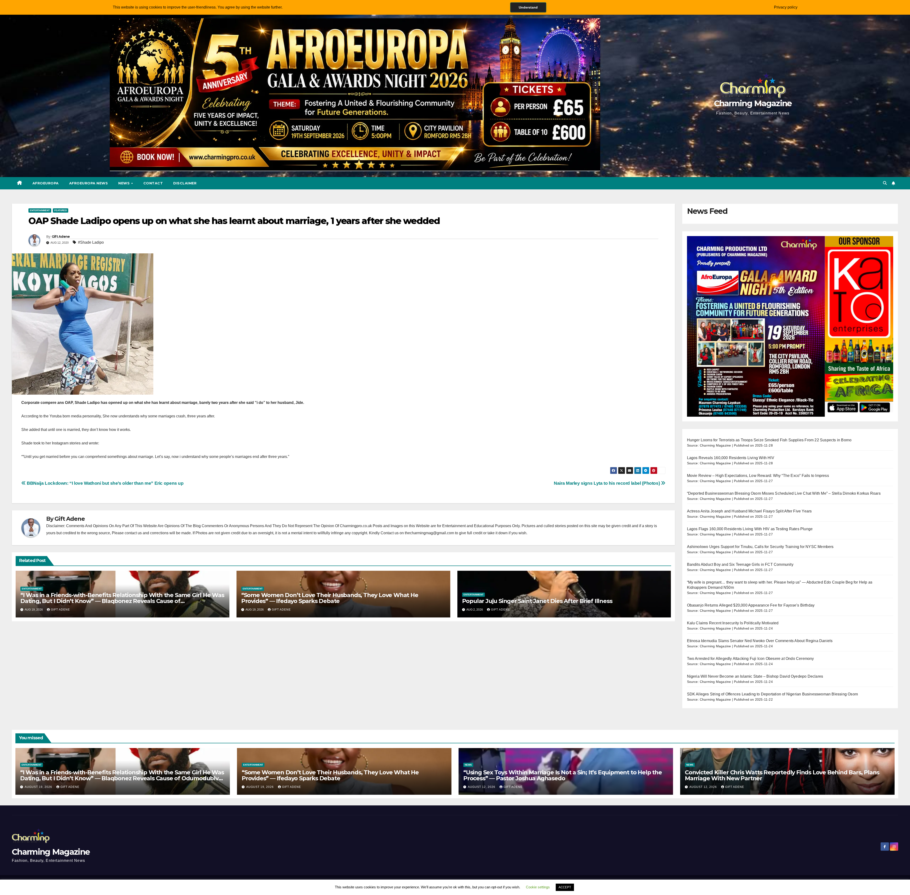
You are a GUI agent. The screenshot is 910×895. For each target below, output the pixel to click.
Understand (528, 7)
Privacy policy (785, 7)
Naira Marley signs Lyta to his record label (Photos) (607, 483)
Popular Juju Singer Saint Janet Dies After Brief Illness (537, 601)
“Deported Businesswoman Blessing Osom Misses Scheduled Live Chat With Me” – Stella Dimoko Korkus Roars (784, 493)
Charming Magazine (753, 103)
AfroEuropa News (88, 183)
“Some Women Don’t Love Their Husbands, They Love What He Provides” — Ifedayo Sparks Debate (329, 598)
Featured (60, 210)
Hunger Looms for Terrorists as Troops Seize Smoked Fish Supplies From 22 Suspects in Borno (769, 440)
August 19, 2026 (39, 787)
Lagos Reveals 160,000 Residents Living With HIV (730, 458)
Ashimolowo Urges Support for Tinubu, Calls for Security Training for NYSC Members (760, 547)
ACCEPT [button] (565, 887)
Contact (153, 183)
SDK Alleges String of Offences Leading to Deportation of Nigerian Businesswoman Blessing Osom (772, 694)
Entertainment (40, 210)
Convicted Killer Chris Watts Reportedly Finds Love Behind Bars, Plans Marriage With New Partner (782, 775)
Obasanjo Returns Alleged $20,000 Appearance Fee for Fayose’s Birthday (751, 605)
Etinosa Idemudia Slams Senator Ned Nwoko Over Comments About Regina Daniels (760, 641)
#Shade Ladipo (91, 242)
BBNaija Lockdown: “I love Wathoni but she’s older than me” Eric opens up (105, 483)
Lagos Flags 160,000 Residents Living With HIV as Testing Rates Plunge (750, 529)
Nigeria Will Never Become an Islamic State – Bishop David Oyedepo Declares (755, 676)
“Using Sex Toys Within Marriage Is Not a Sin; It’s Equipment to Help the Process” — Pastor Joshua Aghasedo (562, 775)
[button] (885, 183)
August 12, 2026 (482, 787)
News (124, 183)
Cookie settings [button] (538, 887)
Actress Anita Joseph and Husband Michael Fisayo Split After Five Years (749, 511)
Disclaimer (184, 183)
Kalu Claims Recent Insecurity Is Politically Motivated (733, 623)
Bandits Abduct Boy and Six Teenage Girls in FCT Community (740, 564)
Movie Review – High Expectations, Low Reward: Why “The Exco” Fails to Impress (758, 476)
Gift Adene (61, 236)
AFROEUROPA (45, 183)
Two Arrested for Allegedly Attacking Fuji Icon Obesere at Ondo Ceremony (750, 659)
